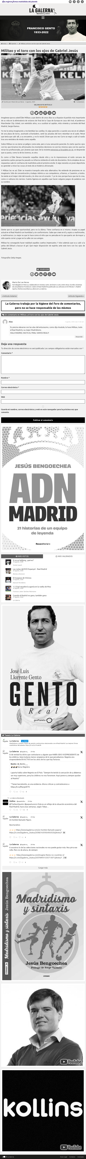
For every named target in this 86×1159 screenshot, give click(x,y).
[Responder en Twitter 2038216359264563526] (11, 837)
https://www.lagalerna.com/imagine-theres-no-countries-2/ (40, 855)
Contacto (72, 1157)
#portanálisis (14, 825)
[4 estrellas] (45, 107)
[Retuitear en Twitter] (8, 798)
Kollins (12, 801)
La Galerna (16, 600)
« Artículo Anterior (9, 296)
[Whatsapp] (50, 113)
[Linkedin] (41, 113)
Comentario (7, 353)
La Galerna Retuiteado (17, 798)
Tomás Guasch (17, 565)
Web (3, 397)
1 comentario (80, 102)
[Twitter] (36, 113)
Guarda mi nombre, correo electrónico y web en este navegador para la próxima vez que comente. (39, 410)
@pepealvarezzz (31, 804)
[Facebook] (32, 113)
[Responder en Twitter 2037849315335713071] (11, 862)
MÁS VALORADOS (65, 556)
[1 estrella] (39, 107)
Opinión (13, 43)
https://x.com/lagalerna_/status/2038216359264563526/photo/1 (35, 833)
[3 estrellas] (43, 107)
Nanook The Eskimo (19, 582)
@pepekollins (21, 801)
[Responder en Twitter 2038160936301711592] (11, 810)
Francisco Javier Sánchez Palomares (24, 591)
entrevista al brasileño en (62, 150)
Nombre (5, 378)
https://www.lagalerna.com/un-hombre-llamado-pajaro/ (38, 830)
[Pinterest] (45, 113)
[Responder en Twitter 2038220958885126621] (11, 792)
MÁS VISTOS (23, 556)
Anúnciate (80, 1157)
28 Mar (33, 844)
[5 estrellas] (46, 107)
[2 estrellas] (41, 107)
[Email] (54, 113)
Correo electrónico (10, 387)
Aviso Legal (63, 1157)
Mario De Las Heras (18, 102)
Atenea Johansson (19, 574)
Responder (79, 336)
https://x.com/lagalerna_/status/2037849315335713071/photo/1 (35, 858)
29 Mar (33, 751)
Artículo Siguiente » (76, 296)
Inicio (4, 43)
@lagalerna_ (24, 751)
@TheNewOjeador (16, 804)
